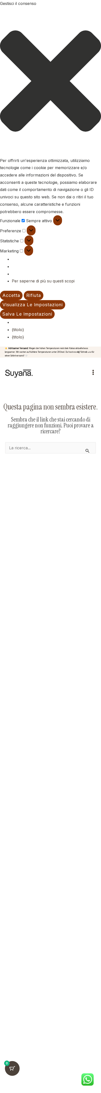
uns (89, 352)
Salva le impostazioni (27, 314)
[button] (50, 82)
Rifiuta (33, 295)
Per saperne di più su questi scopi (43, 280)
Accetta (11, 295)
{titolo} (18, 329)
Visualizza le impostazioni (32, 304)
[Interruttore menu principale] (93, 372)
